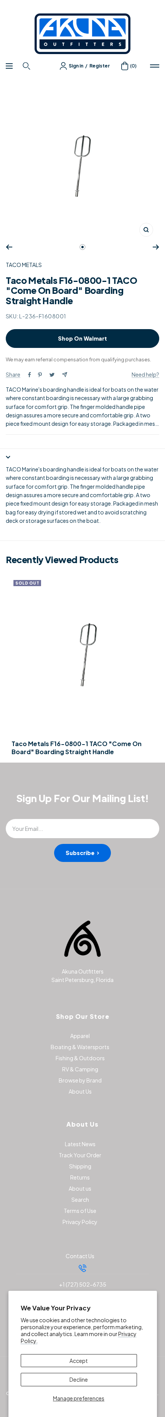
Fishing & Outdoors (80, 1058)
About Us (80, 1091)
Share (13, 374)
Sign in (76, 66)
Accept (78, 1360)
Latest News (80, 1143)
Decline (78, 1379)
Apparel (80, 1035)
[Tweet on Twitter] (52, 374)
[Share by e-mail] (64, 374)
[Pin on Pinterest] (40, 374)
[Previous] (9, 247)
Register (99, 66)
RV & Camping (80, 1069)
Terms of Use (80, 1210)
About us (80, 1188)
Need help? (145, 374)
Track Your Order (80, 1155)
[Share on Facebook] (29, 374)
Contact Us (80, 1255)
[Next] (156, 247)
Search (80, 1199)
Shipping (80, 1166)
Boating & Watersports (80, 1046)
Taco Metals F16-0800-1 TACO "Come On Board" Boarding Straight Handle (77, 748)
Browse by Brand (80, 1080)
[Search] (27, 66)
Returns (80, 1177)
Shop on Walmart (82, 338)
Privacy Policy (80, 1221)
